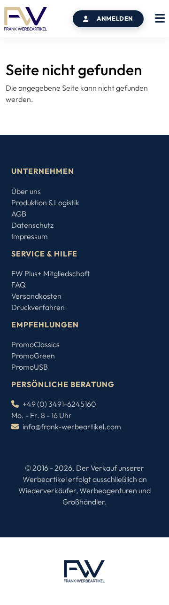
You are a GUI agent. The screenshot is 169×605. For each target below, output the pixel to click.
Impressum (29, 236)
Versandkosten (36, 296)
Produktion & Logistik (45, 202)
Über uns (26, 191)
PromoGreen (33, 355)
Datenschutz (32, 225)
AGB (18, 213)
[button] (160, 19)
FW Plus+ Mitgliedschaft (50, 273)
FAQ (18, 284)
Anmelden (115, 18)
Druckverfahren (38, 307)
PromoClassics (35, 344)
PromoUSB (29, 367)
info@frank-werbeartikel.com (72, 426)
